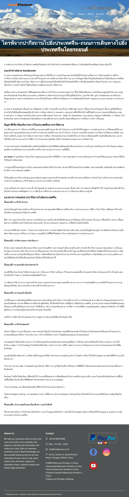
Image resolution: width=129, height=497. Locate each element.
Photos (81, 14)
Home (29, 14)
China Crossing (42, 14)
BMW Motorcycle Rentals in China (62, 463)
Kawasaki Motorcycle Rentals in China (64, 466)
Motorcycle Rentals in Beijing (60, 479)
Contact (100, 14)
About (91, 14)
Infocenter (111, 14)
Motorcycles (58, 14)
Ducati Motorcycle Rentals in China (63, 469)
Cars (71, 14)
